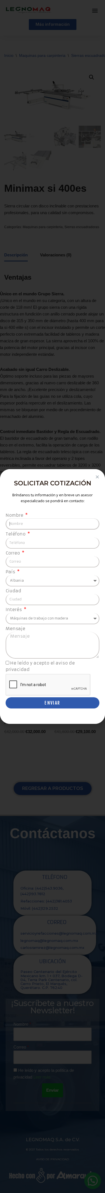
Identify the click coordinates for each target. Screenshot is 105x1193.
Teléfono (16, 534)
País (11, 571)
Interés (14, 609)
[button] (97, 477)
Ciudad (13, 590)
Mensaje (15, 628)
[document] (52, 596)
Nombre (15, 515)
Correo (13, 553)
